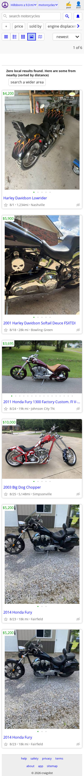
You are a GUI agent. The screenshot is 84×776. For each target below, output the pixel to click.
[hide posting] (78, 205)
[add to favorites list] (6, 205)
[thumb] (14, 36)
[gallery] (31, 36)
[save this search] (78, 16)
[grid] (23, 36)
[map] (40, 36)
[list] (6, 36)
